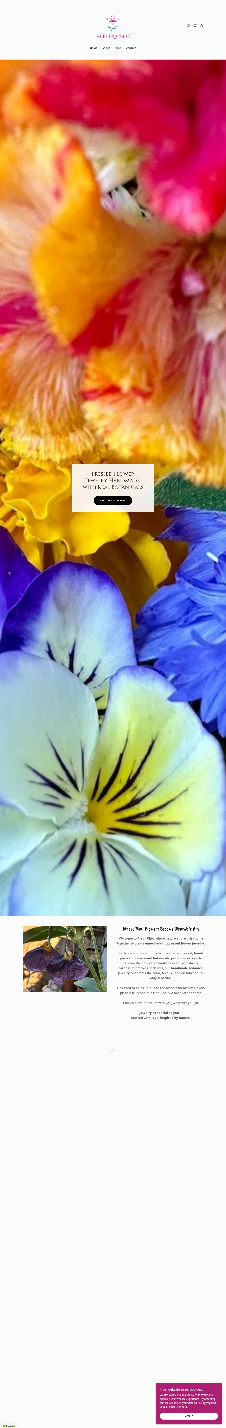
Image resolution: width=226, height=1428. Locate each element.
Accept (189, 1416)
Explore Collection (113, 500)
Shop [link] (118, 48)
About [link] (106, 48)
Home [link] (93, 48)
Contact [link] (131, 48)
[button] (195, 25)
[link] (113, 25)
